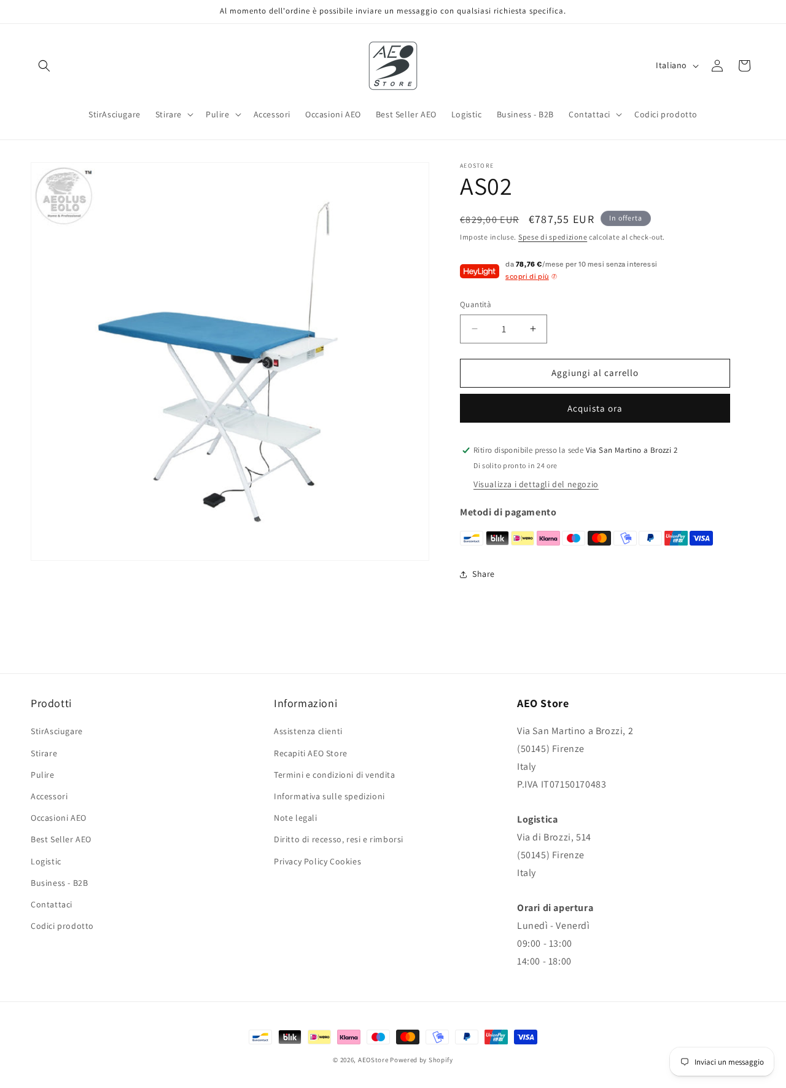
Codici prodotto (62, 925)
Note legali (295, 817)
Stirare (44, 753)
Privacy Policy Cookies (317, 861)
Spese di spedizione (552, 236)
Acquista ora (595, 408)
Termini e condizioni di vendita (334, 774)
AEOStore (373, 1059)
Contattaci (51, 904)
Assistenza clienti (308, 731)
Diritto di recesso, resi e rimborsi (338, 839)
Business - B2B (59, 882)
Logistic (46, 861)
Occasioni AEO (59, 817)
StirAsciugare (57, 731)
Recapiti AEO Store (311, 753)
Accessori (49, 796)
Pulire (43, 774)
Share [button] (483, 573)
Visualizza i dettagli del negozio (536, 484)
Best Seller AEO (61, 839)
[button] (44, 65)
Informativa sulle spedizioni (329, 796)
